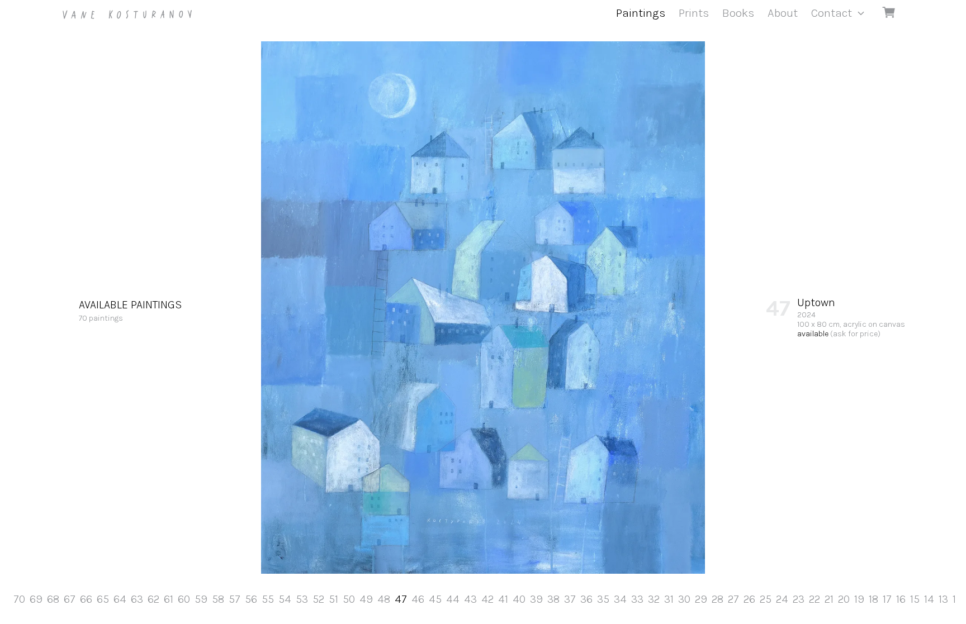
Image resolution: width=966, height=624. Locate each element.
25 (765, 599)
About (783, 13)
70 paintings (130, 310)
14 (929, 599)
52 (318, 599)
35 (603, 599)
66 (86, 599)
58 (218, 599)
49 (366, 599)
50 (349, 599)
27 (733, 599)
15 (915, 599)
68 (53, 599)
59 (201, 599)
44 (453, 599)
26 (749, 599)
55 (268, 599)
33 (637, 599)
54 (284, 599)
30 (684, 599)
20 (844, 599)
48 (383, 599)
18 (873, 599)
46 (417, 599)
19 (859, 599)
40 (519, 599)
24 (782, 599)
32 (654, 599)
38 (553, 599)
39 (536, 599)
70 (19, 599)
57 (234, 599)
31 (669, 599)
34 (620, 599)
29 (701, 599)
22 (814, 599)
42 (487, 599)
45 (435, 599)
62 (153, 599)
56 (251, 599)
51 (333, 599)
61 (168, 599)
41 (503, 599)
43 (470, 599)
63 (137, 599)
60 (184, 599)
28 (717, 599)
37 (570, 599)
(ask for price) (855, 334)
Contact (831, 13)
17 (887, 599)
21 (829, 599)
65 (103, 599)
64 (119, 599)
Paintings (640, 13)
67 (69, 599)
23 (798, 599)
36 (586, 599)
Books (738, 13)
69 (36, 599)
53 (302, 599)
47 (401, 599)
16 (901, 599)
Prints (694, 13)
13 (943, 599)
